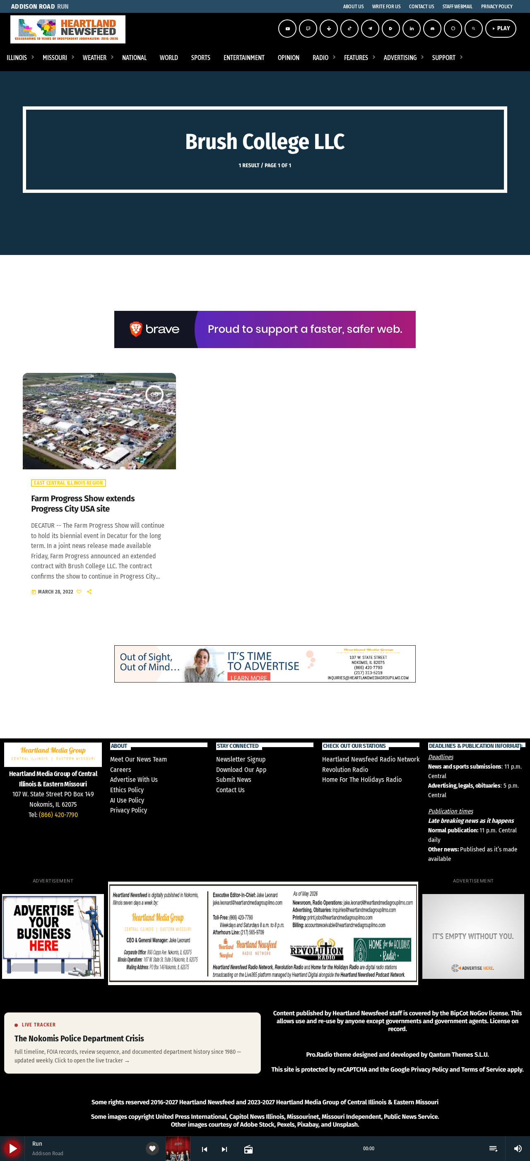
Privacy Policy (128, 810)
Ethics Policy (127, 790)
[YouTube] (287, 28)
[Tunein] (329, 28)
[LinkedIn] (411, 28)
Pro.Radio (319, 1054)
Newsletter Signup (241, 759)
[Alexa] (453, 28)
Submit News (233, 780)
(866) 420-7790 (58, 815)
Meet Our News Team (138, 759)
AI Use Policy (127, 800)
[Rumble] (391, 28)
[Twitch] (308, 28)
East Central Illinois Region (68, 483)
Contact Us (230, 790)
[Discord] (432, 28)
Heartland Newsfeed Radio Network (370, 759)
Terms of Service (483, 1069)
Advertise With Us (134, 780)
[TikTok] (349, 28)
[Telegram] (370, 28)
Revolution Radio (345, 770)
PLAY (500, 28)
